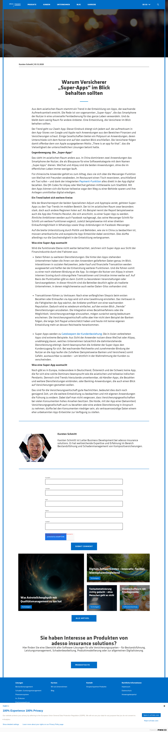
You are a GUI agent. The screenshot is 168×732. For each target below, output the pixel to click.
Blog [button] (79, 5)
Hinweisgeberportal (129, 694)
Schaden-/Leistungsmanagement (28, 691)
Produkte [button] (32, 5)
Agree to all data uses (151, 715)
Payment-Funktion (90, 181)
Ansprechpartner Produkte (96, 687)
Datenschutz (127, 691)
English (5, 706)
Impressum (126, 687)
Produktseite (83, 665)
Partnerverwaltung (22, 702)
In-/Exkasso (20, 698)
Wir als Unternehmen (59, 687)
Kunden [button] (46, 5)
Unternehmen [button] (63, 5)
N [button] (158, 5)
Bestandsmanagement (24, 687)
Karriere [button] (92, 5)
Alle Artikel (83, 618)
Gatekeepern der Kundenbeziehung (82, 333)
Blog (52, 691)
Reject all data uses (151, 721)
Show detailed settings (11, 724)
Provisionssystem (22, 694)
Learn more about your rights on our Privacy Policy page (43, 724)
